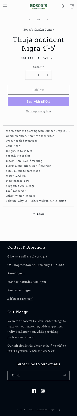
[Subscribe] (64, 375)
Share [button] (40, 214)
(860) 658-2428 (37, 256)
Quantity (38, 67)
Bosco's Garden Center (33, 410)
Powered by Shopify (51, 410)
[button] (5, 6)
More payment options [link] (38, 111)
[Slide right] (47, 20)
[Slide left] (30, 20)
